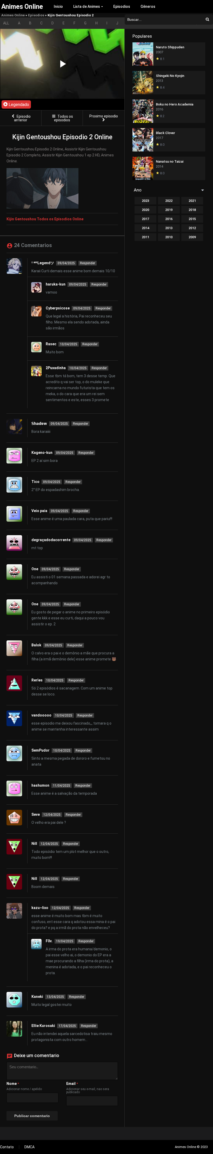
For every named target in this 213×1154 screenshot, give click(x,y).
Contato (7, 1147)
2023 (145, 201)
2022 (168, 201)
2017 (145, 219)
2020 (145, 210)
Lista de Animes (86, 6)
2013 (168, 228)
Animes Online (13, 15)
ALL (6, 23)
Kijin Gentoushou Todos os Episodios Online (44, 219)
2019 (168, 210)
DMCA (29, 1147)
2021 (192, 201)
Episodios (121, 6)
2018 (192, 210)
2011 (145, 237)
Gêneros (148, 6)
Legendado (18, 104)
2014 (145, 228)
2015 (192, 219)
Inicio (58, 6)
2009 (192, 237)
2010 (168, 237)
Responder (87, 263)
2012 (192, 228)
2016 (168, 219)
